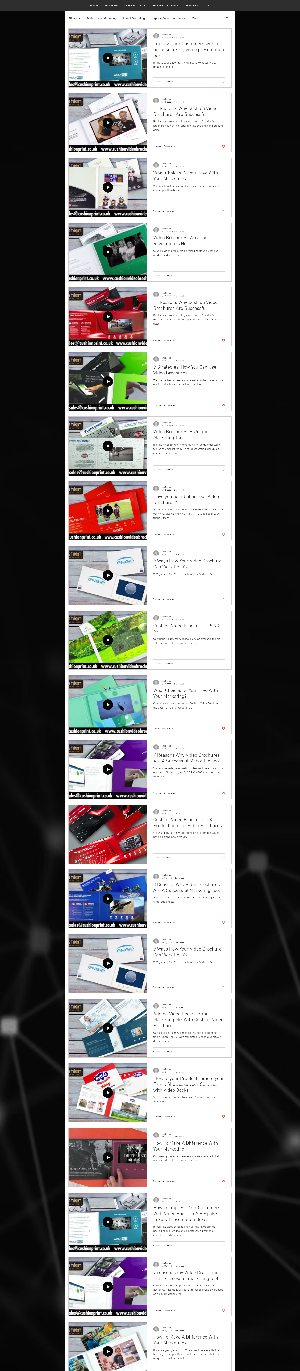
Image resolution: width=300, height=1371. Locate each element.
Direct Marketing (134, 18)
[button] (227, 18)
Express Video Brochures (168, 18)
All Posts (74, 18)
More (195, 18)
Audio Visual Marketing (101, 18)
